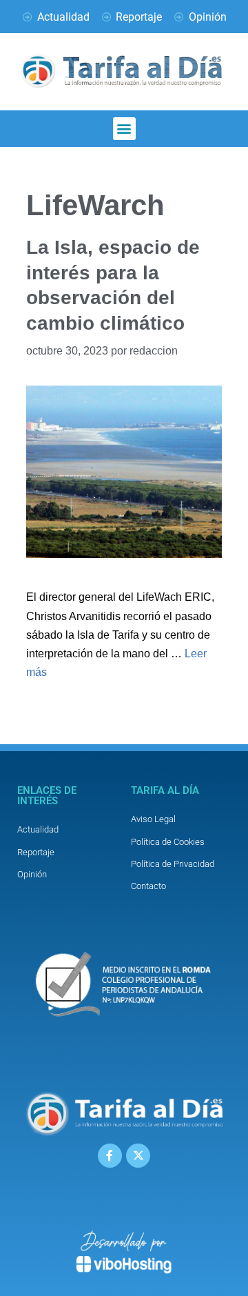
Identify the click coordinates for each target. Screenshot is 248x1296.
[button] (124, 128)
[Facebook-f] (110, 1156)
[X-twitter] (138, 1156)
